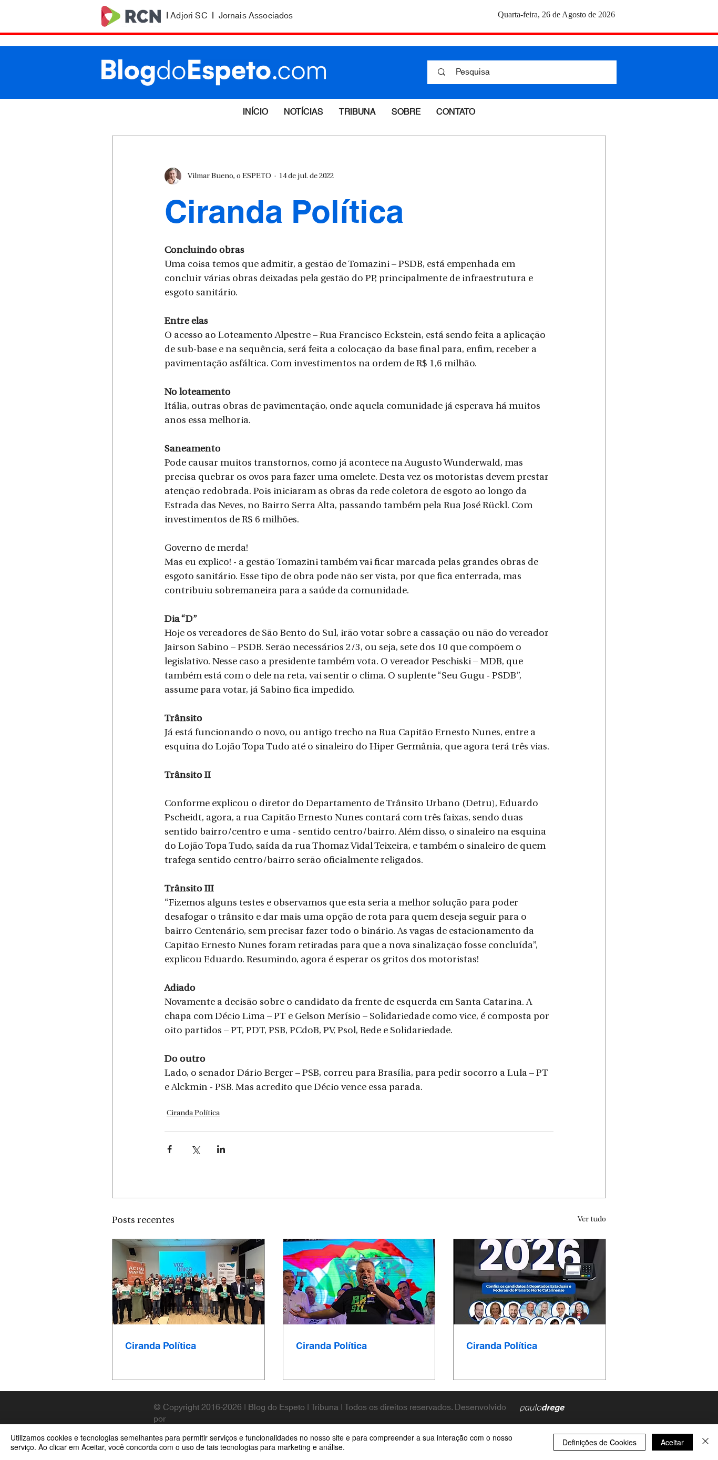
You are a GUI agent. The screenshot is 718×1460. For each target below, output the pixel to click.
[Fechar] (705, 1442)
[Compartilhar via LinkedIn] (221, 1149)
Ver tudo (592, 1219)
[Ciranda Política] (188, 1281)
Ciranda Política (193, 1113)
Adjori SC (188, 16)
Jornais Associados (256, 16)
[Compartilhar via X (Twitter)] (195, 1149)
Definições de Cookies (599, 1442)
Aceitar (672, 1442)
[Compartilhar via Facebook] (170, 1149)
